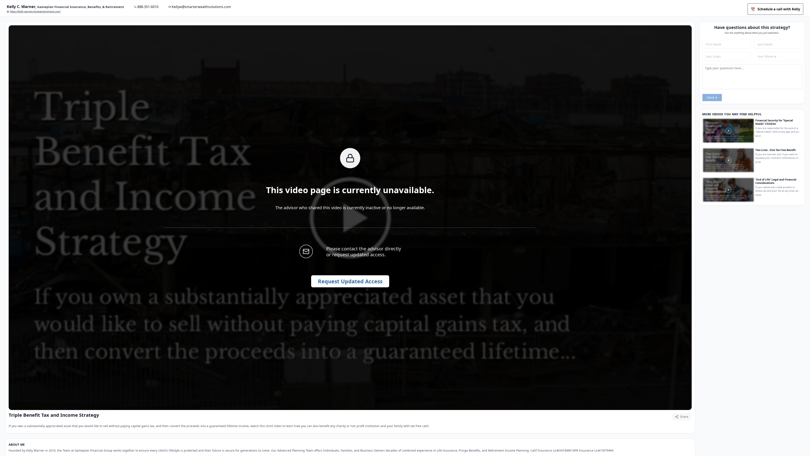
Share (684, 417)
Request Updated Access (350, 281)
